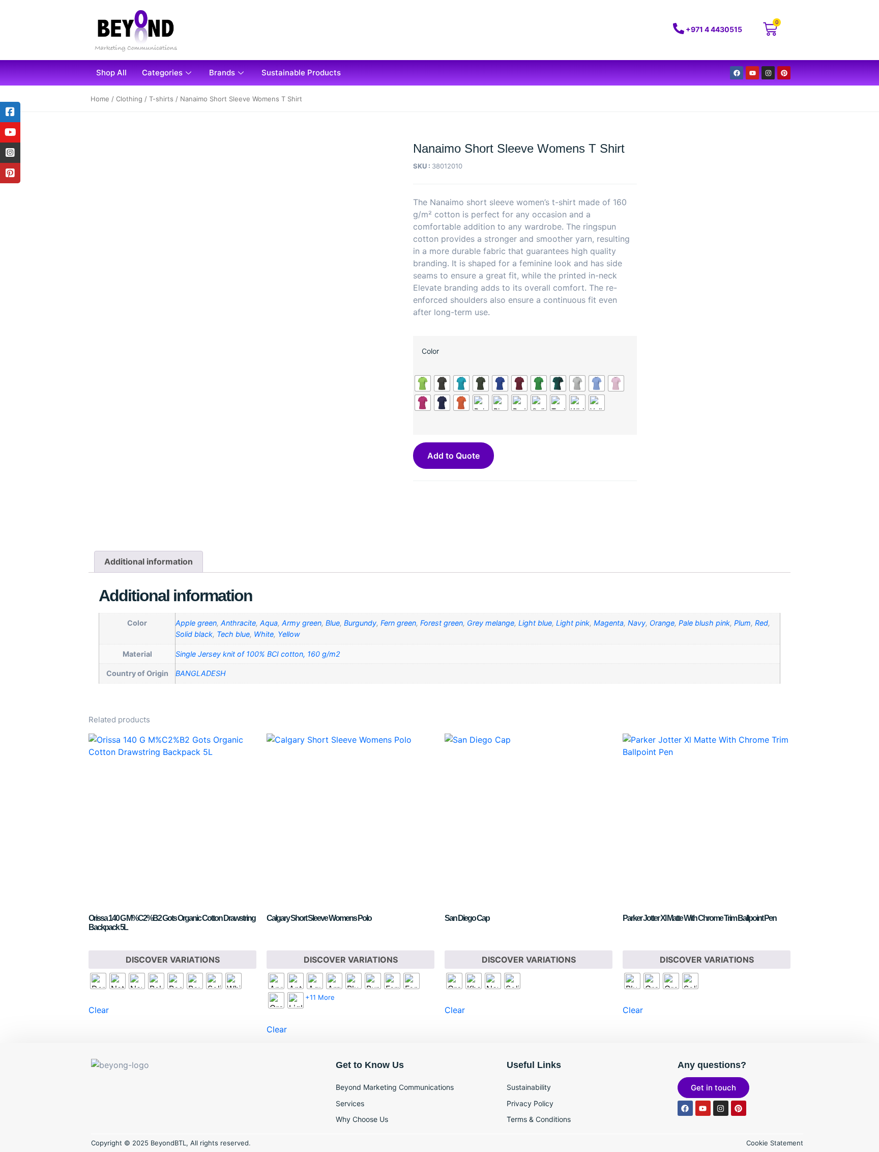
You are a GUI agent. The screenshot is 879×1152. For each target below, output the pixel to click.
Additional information (148, 561)
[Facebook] (736, 72)
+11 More (320, 997)
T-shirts (161, 99)
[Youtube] (752, 72)
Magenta (609, 623)
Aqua (269, 623)
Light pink (573, 623)
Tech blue (233, 634)
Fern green (398, 623)
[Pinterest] (783, 72)
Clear (99, 1010)
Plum (742, 623)
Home (100, 99)
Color (430, 351)
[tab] (148, 562)
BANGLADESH (200, 673)
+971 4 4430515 (714, 29)
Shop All (111, 72)
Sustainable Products (301, 72)
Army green (301, 623)
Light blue (535, 623)
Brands (222, 72)
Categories (162, 72)
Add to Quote (453, 456)
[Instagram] (768, 72)
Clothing (129, 99)
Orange (662, 623)
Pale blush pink (704, 623)
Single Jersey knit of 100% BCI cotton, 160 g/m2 (257, 654)
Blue (333, 623)
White (264, 634)
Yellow (289, 634)
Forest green (441, 623)
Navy (637, 623)
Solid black (194, 634)
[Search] (609, 30)
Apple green (196, 623)
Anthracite (238, 623)
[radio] (422, 383)
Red (761, 623)
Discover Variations (173, 959)
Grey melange (490, 623)
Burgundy (360, 623)
